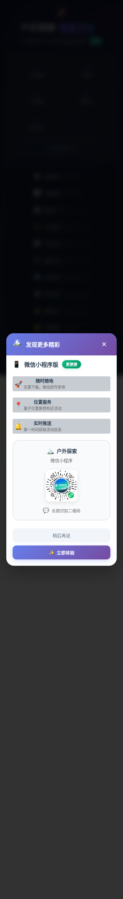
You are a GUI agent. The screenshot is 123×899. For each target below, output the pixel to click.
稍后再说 (61, 535)
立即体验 (61, 552)
